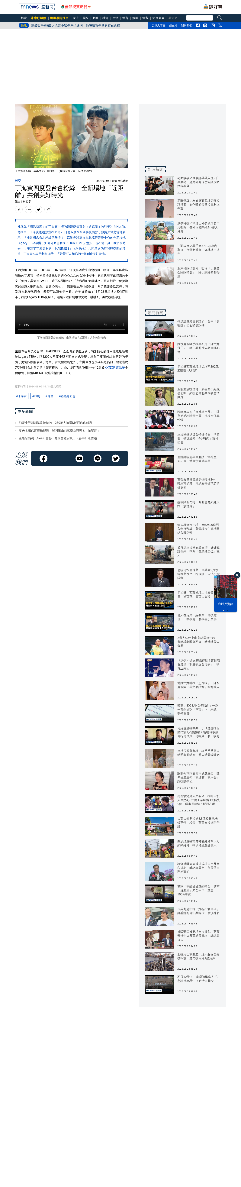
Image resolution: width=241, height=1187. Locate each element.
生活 (115, 18)
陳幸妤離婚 (38, 18)
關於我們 (186, 25)
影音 (24, 18)
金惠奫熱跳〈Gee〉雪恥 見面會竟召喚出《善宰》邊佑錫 (58, 438)
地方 (145, 18)
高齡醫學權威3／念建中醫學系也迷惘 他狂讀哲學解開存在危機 (75, 25)
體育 (125, 18)
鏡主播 (173, 25)
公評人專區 (158, 25)
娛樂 (135, 18)
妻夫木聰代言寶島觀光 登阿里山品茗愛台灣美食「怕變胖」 (59, 430)
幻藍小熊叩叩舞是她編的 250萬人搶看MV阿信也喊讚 (55, 423)
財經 (95, 18)
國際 (85, 18)
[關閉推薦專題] (237, 575)
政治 (75, 18)
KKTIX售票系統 (115, 367)
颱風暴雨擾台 (59, 18)
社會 (105, 18)
